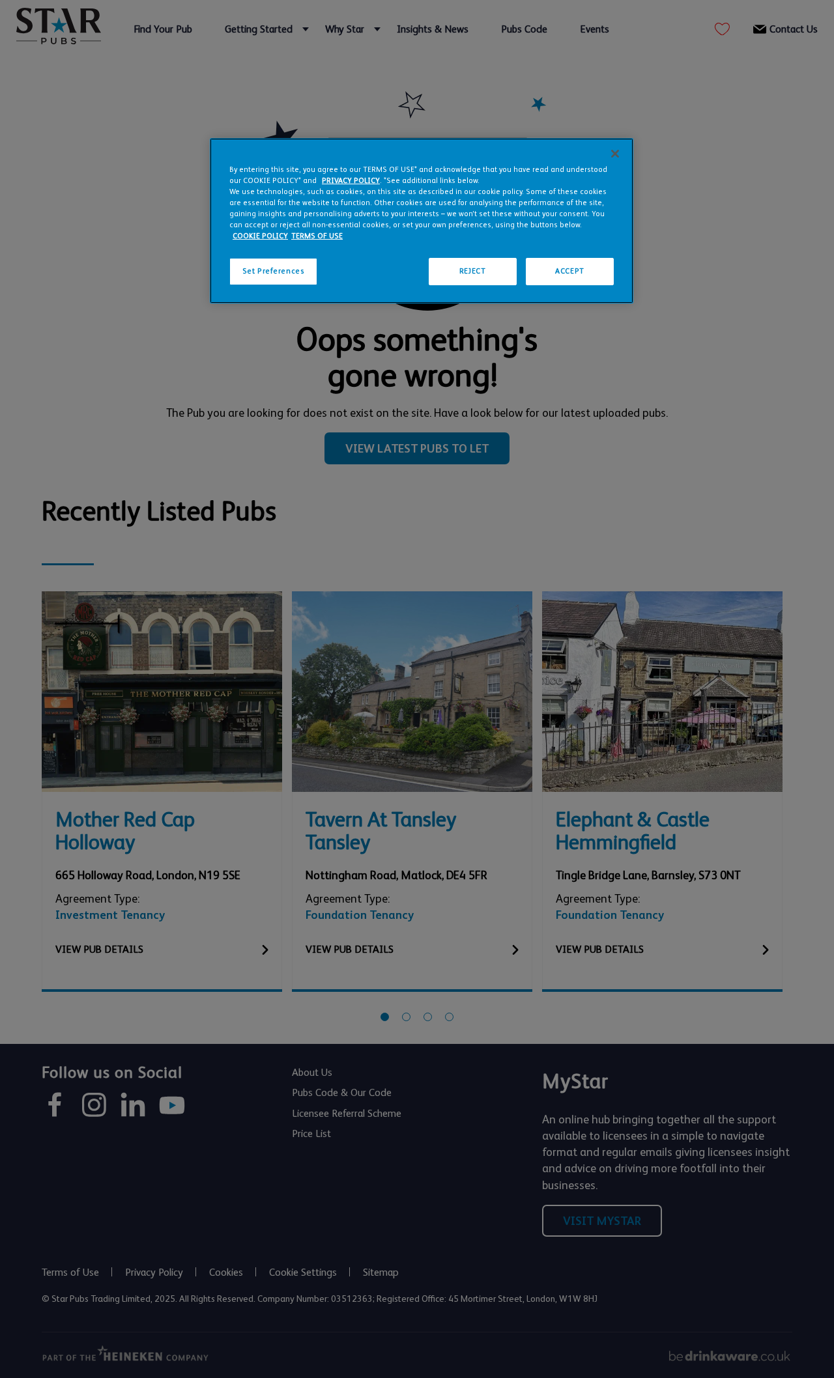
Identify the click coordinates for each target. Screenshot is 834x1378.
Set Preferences (273, 271)
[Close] (615, 153)
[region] (421, 220)
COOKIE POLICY (260, 236)
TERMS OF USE (317, 236)
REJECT (472, 271)
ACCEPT (569, 271)
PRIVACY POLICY (351, 180)
